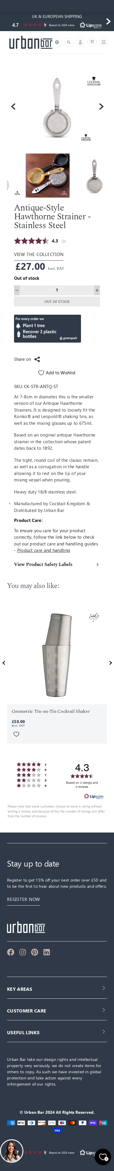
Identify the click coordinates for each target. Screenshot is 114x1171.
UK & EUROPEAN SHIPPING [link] (57, 16)
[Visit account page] (80, 42)
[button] (57, 25)
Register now (23, 899)
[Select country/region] (57, 42)
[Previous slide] (6, 21)
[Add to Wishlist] (16, 734)
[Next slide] (108, 21)
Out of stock (57, 301)
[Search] (68, 42)
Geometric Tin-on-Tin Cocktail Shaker (50, 711)
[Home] (30, 42)
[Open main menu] (102, 42)
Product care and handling (43, 550)
